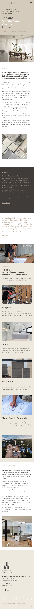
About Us (5, 31)
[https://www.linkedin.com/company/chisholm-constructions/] (9, 590)
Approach (13, 31)
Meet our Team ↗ (6, 202)
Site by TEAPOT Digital (7, 606)
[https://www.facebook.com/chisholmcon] (5, 590)
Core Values (22, 31)
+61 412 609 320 (7, 586)
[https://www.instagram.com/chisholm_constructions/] (3, 590)
